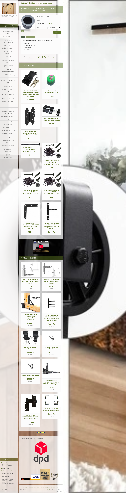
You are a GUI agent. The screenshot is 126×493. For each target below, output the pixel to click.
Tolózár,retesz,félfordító (8, 130)
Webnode (48, 489)
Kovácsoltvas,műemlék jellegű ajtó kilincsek (8, 41)
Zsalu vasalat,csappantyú (8, 119)
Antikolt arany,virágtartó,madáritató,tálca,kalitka (8, 156)
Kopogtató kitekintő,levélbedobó (8, 70)
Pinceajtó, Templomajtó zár (8, 102)
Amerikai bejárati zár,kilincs (8, 150)
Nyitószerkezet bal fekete (30, 375)
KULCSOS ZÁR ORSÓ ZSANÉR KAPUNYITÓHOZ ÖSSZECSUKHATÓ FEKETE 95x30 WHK (31, 93)
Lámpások (8, 137)
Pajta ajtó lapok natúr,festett (8, 52)
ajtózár (40, 57)
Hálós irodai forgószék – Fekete (30, 348)
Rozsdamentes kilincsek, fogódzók (8, 61)
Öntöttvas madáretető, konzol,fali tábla (8, 112)
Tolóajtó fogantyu (8, 29)
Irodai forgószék (8, 122)
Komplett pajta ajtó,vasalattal (8, 57)
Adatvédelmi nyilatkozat (34, 487)
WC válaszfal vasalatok (8, 98)
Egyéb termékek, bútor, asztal (8, 141)
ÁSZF (57, 487)
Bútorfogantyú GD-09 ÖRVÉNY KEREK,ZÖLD (51, 92)
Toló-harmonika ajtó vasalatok (8, 32)
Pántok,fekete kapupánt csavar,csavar (8, 134)
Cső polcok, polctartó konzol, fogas (8, 85)
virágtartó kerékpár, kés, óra (8, 90)
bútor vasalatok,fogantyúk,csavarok (8, 80)
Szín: (38, 27)
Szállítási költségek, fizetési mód (48, 487)
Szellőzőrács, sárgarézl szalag (8, 146)
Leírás (23, 37)
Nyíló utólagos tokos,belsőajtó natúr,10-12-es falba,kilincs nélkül (8, 47)
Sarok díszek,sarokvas (8, 106)
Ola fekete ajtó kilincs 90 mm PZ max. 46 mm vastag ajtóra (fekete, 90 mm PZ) (51, 225)
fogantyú (46, 57)
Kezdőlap (23, 2)
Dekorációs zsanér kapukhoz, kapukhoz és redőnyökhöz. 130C (30, 133)
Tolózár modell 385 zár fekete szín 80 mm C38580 (51, 119)
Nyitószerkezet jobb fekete (51, 348)
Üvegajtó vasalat (8, 124)
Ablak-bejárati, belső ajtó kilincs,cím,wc (8, 95)
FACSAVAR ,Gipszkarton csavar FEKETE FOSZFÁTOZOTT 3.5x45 (51, 192)
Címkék (23, 57)
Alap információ (30, 37)
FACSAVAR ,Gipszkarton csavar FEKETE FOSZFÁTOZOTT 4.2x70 (30, 149)
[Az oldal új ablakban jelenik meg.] (28, 22)
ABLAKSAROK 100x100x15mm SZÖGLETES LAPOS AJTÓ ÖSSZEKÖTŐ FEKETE (30, 225)
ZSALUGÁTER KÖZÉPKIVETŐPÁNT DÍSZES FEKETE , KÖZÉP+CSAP (30, 417)
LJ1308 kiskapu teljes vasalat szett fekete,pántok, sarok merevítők (30, 317)
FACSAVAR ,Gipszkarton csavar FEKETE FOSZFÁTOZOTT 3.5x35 (30, 192)
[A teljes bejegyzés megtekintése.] (30, 79)
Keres (16, 21)
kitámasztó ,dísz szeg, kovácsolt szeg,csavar (8, 66)
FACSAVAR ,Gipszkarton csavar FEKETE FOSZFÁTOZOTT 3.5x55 (51, 162)
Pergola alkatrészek (8, 127)
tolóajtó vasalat (31, 57)
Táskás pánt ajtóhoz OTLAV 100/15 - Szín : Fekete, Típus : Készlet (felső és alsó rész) (51, 317)
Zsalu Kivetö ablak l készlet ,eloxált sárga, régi (51, 409)
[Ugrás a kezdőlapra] (9, 7)
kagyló (53, 57)
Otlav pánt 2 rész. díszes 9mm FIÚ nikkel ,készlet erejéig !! (51, 281)
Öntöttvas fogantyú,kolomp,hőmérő (8, 75)
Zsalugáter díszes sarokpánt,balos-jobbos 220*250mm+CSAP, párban (51, 382)
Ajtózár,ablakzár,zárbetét (8, 116)
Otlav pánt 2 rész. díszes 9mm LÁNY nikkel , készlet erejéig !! (30, 281)
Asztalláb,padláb (8, 109)
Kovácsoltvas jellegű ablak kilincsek (8, 37)
